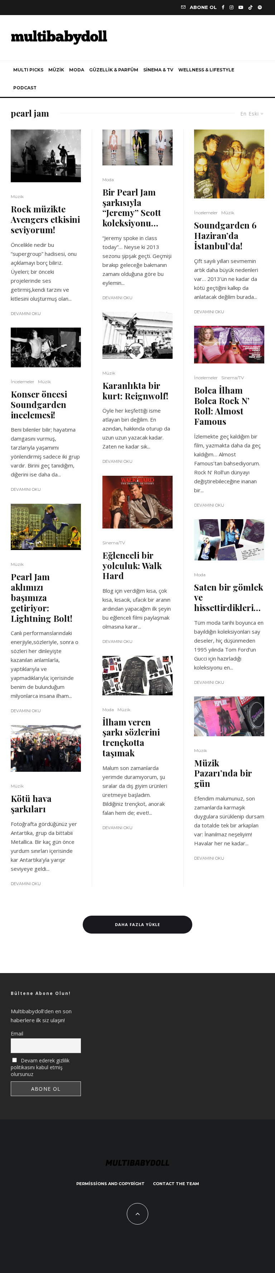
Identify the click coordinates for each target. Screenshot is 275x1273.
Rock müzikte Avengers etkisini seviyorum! (45, 219)
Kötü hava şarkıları (31, 803)
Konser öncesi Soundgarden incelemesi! (39, 404)
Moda (108, 179)
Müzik (17, 196)
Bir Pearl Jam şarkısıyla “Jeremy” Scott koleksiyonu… (131, 207)
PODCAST (25, 87)
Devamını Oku (26, 313)
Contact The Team (176, 1183)
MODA (76, 69)
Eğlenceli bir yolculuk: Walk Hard (132, 565)
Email (17, 1033)
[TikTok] (250, 7)
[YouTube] (241, 7)
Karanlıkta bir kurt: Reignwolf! (135, 390)
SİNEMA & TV (158, 69)
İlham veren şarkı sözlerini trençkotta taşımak (131, 737)
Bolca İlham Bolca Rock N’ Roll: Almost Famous (222, 405)
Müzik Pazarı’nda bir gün (223, 773)
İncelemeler (22, 381)
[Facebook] (223, 7)
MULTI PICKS (28, 69)
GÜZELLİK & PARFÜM (113, 69)
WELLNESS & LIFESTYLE (206, 69)
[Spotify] (259, 7)
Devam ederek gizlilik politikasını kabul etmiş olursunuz (40, 1067)
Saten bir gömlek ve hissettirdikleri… (228, 597)
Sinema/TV (113, 542)
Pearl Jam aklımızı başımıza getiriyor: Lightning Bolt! (41, 597)
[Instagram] (231, 7)
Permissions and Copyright (110, 1183)
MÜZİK (56, 69)
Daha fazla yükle (137, 924)
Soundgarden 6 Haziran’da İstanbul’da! (225, 235)
